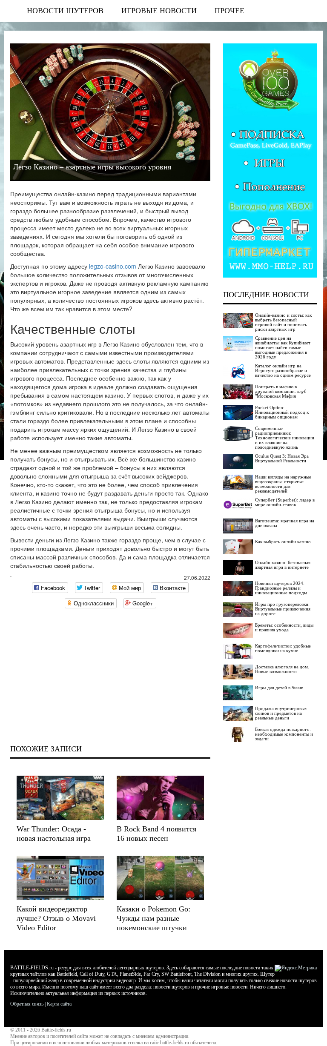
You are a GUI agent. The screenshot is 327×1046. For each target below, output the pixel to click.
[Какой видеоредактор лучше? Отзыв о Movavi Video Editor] (60, 878)
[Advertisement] (110, 676)
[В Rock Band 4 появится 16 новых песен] (160, 798)
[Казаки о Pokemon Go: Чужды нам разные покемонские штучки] (160, 878)
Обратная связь (26, 1004)
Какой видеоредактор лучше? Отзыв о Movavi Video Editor (56, 918)
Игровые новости (159, 10)
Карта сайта (59, 1004)
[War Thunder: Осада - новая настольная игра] (60, 798)
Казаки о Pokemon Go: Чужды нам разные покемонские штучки (153, 918)
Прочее (229, 10)
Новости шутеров (65, 10)
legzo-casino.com (112, 266)
